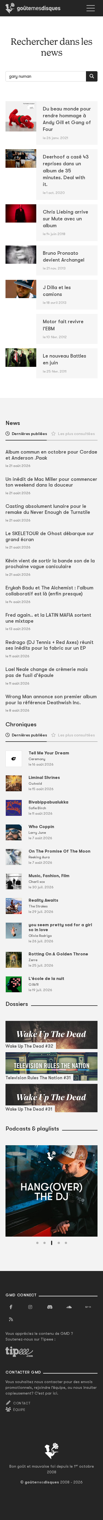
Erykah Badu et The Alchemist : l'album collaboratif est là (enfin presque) (49, 590)
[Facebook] (10, 1307)
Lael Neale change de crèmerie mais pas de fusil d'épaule (46, 672)
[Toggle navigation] (91, 8)
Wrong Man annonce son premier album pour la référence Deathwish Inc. (51, 699)
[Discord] (49, 1307)
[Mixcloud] (88, 1307)
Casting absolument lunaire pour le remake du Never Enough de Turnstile (47, 509)
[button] (37, 1243)
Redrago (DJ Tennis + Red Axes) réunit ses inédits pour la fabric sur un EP (49, 645)
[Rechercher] (92, 76)
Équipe (19, 1410)
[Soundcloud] (68, 1307)
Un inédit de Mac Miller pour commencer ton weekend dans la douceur (51, 482)
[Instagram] (30, 1307)
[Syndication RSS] (10, 1319)
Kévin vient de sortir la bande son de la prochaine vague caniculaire (50, 563)
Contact (21, 1403)
